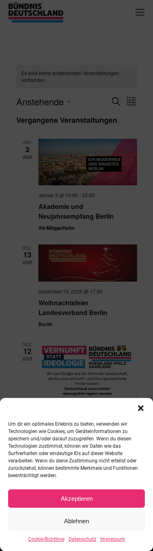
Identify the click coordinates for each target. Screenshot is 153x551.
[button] (141, 408)
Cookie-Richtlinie (46, 539)
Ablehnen (76, 521)
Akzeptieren (77, 498)
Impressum (112, 539)
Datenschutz (82, 539)
